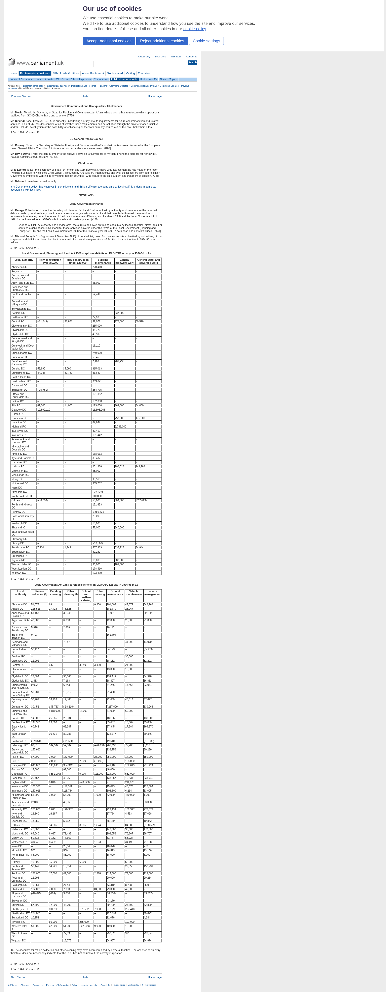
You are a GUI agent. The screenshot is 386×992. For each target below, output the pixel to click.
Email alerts (160, 56)
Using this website (89, 985)
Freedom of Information (57, 985)
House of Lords (44, 79)
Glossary (25, 985)
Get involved (115, 73)
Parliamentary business (35, 73)
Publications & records (124, 79)
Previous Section (21, 96)
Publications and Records (83, 86)
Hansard (103, 86)
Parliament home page (32, 86)
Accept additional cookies (108, 41)
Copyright (105, 985)
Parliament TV (148, 79)
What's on (62, 79)
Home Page (155, 96)
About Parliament (93, 73)
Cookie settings (206, 41)
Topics (173, 79)
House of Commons (21, 79)
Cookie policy (133, 985)
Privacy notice (119, 985)
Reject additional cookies (162, 41)
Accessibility (144, 56)
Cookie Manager (149, 985)
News (163, 79)
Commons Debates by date (144, 86)
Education (144, 73)
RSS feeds (176, 56)
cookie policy (194, 29)
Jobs (74, 985)
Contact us (191, 56)
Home (13, 73)
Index (86, 96)
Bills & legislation (81, 79)
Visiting (130, 73)
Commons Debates (118, 86)
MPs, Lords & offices (66, 73)
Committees (101, 79)
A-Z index (12, 985)
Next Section (18, 977)
